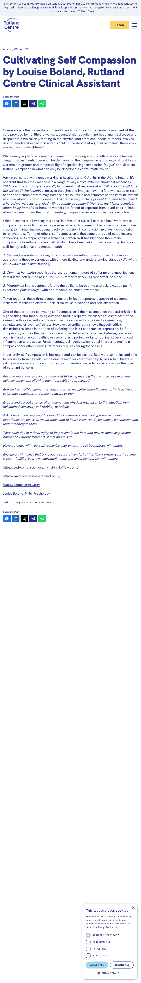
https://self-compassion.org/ (24, 467)
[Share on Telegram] (33, 103)
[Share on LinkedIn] (15, 103)
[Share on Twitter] (24, 103)
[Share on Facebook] (7, 103)
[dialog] (109, 941)
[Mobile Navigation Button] (134, 25)
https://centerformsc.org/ (21, 485)
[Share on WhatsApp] (42, 103)
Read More (87, 11)
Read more (111, 927)
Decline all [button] (121, 964)
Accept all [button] (97, 964)
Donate (120, 25)
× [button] (133, 907)
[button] (110, 973)
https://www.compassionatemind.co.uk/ (32, 476)
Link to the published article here (27, 502)
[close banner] (136, 8)
